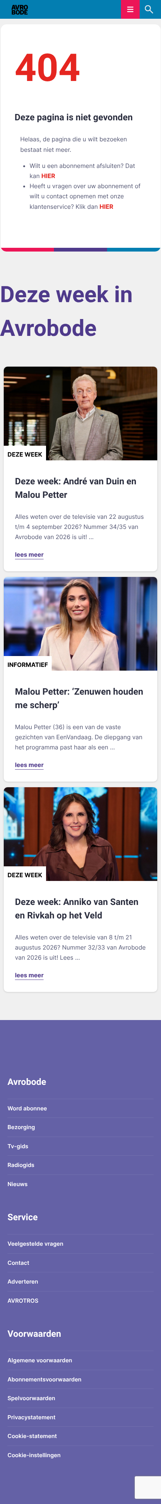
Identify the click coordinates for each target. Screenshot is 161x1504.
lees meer (29, 554)
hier (48, 176)
